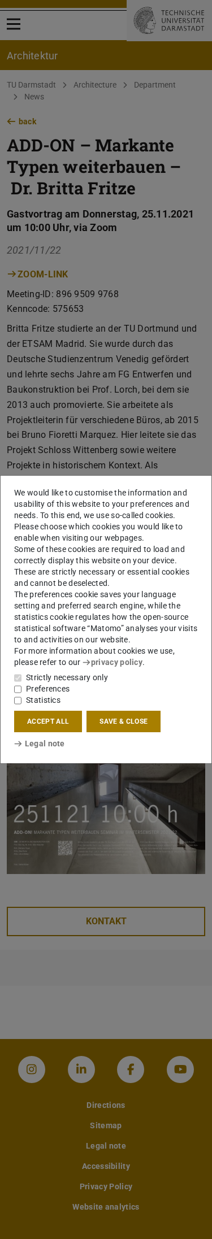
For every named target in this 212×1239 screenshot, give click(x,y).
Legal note (45, 743)
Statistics (43, 700)
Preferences (48, 688)
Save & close (123, 721)
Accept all (48, 721)
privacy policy (116, 662)
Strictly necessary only (67, 677)
